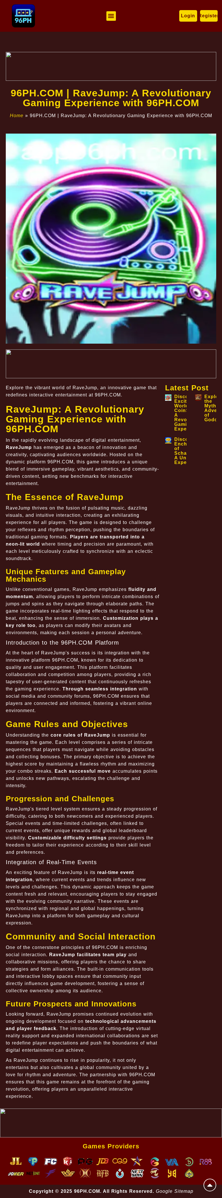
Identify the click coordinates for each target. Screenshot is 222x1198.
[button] (111, 16)
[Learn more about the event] (111, 66)
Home (16, 115)
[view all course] (210, 1185)
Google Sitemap (174, 1191)
